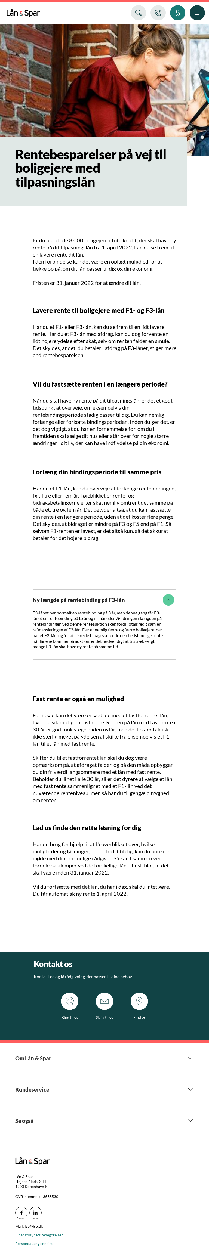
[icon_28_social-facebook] (21, 1213)
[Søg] (138, 12)
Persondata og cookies (34, 1243)
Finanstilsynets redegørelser (39, 1235)
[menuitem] (23, 12)
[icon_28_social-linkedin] (35, 1213)
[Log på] (177, 12)
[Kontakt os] (158, 12)
